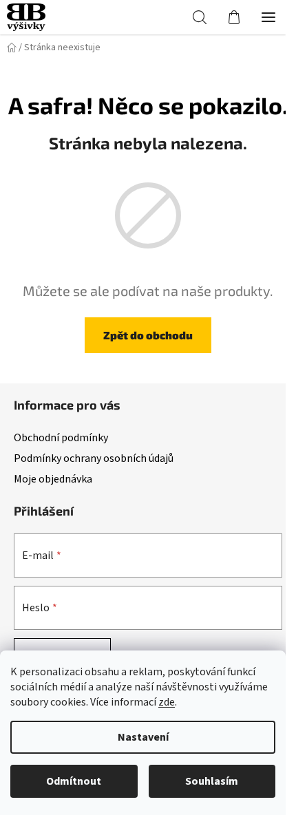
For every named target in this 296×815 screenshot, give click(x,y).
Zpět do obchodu (148, 334)
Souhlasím (211, 781)
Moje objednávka (53, 479)
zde (166, 702)
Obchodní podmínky (61, 437)
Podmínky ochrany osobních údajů (93, 458)
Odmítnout (73, 781)
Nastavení (143, 737)
